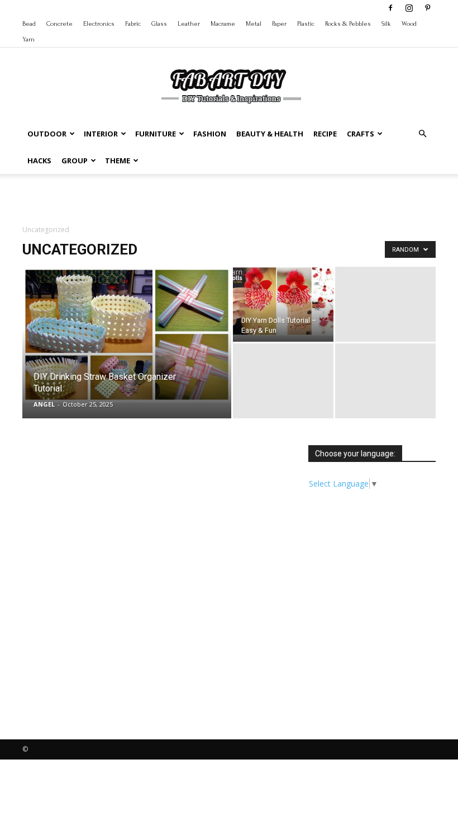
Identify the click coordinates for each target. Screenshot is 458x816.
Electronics (99, 23)
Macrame (223, 23)
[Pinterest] (427, 8)
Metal (253, 23)
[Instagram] (408, 8)
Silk (386, 23)
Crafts (360, 134)
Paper (279, 23)
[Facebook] (390, 8)
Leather (189, 23)
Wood (409, 23)
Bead (29, 23)
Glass (159, 23)
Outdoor (46, 134)
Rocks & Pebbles (348, 23)
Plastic (305, 23)
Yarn (28, 39)
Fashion (209, 134)
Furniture (155, 134)
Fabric (133, 23)
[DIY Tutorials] (229, 84)
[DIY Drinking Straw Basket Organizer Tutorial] (126, 335)
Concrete (59, 23)
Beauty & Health (269, 134)
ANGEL (44, 404)
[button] (422, 134)
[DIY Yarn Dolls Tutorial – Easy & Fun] (283, 301)
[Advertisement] (229, 198)
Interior (101, 134)
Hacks (39, 160)
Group (74, 160)
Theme (117, 160)
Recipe (325, 134)
